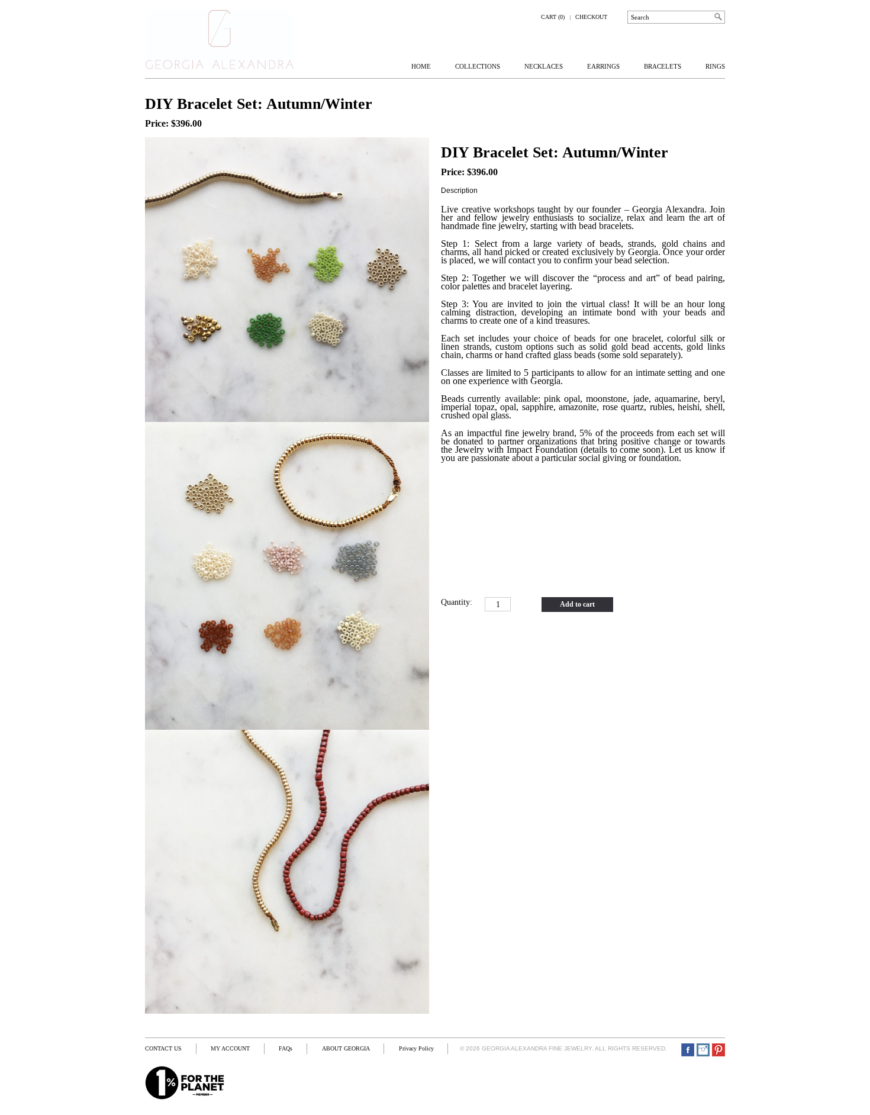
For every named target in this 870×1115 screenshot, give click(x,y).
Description (459, 190)
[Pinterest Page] (718, 1049)
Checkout (591, 17)
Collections (477, 66)
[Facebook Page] (687, 1049)
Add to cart (577, 604)
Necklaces (543, 66)
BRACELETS (662, 66)
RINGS (715, 66)
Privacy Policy (416, 1048)
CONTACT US (163, 1048)
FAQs (285, 1048)
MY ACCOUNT (230, 1048)
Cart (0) (553, 17)
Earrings (603, 66)
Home (421, 66)
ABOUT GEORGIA (346, 1048)
